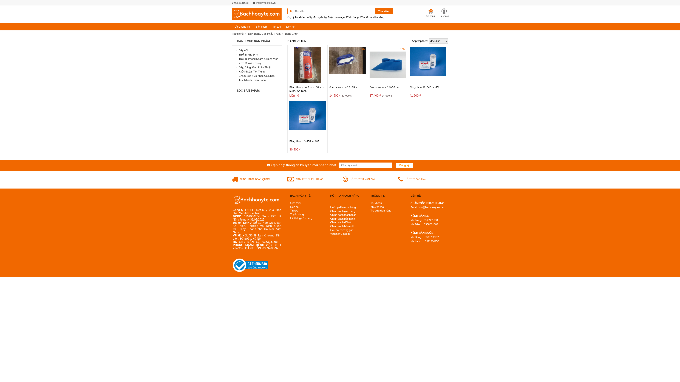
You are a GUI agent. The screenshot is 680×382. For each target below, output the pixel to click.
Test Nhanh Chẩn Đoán (252, 80)
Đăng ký (404, 165)
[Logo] (257, 199)
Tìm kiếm (383, 11)
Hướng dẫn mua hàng (343, 207)
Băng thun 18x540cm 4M (424, 87)
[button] (444, 13)
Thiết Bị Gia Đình (248, 54)
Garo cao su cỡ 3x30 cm (384, 87)
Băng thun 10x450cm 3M (304, 141)
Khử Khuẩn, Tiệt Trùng (252, 71)
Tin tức (277, 26)
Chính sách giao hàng (342, 211)
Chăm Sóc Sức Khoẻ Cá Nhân (256, 75)
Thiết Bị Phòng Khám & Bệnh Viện (258, 58)
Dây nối (243, 50)
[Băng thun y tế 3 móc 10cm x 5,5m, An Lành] (307, 64)
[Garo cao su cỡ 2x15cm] (347, 60)
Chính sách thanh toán (343, 214)
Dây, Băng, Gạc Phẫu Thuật (255, 67)
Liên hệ (290, 26)
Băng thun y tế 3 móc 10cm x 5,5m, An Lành (307, 89)
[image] (257, 13)
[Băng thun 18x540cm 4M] (428, 61)
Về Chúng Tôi (242, 26)
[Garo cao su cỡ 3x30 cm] (388, 64)
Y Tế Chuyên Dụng (250, 63)
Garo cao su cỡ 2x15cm (343, 87)
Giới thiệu (295, 202)
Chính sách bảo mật (342, 226)
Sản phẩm (262, 26)
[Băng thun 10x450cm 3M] (307, 115)
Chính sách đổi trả (340, 222)
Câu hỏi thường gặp (341, 229)
